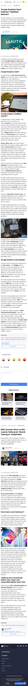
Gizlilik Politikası (5, 658)
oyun (2, 557)
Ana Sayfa (3, 5)
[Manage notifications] (24, 683)
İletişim (3, 670)
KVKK (3, 663)
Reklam (3, 661)
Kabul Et (20, 683)
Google (11, 329)
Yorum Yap (14, 346)
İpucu (9, 5)
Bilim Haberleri (12, 425)
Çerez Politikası (8, 683)
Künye (3, 668)
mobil (15, 199)
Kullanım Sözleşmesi (6, 665)
